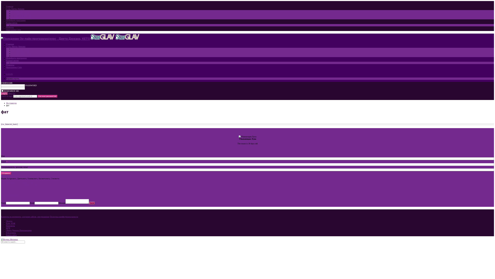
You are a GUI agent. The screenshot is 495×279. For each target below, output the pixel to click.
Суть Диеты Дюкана (15, 9)
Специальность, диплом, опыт (14, 167)
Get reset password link (47, 96)
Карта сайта (11, 235)
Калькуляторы (17, 25)
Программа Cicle (13, 30)
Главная (9, 6)
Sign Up (11, 93)
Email (4, 162)
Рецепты (10, 27)
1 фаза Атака (16, 11)
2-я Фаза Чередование (21, 13)
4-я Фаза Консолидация (21, 18)
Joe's (492, 146)
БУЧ (8, 228)
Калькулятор (11, 23)
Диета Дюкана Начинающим (19, 230)
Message (61, 203)
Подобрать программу (16, 20)
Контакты (10, 226)
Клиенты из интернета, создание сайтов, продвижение (25, 217)
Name (3, 203)
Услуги (9, 221)
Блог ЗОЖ (10, 223)
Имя (3, 156)
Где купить (11, 233)
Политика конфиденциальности (64, 217)
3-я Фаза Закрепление (20, 16)
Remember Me (11, 91)
